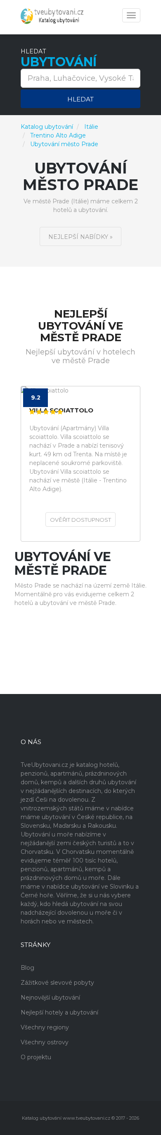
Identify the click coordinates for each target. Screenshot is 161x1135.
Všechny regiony (45, 1027)
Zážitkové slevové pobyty (57, 982)
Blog (27, 967)
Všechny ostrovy (45, 1042)
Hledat (80, 99)
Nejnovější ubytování (50, 997)
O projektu (36, 1057)
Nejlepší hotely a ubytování (59, 1012)
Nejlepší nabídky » (80, 237)
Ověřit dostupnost (80, 519)
